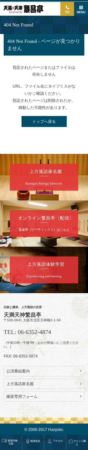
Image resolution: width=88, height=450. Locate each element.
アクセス (58, 440)
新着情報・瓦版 (14, 442)
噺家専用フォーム (22, 396)
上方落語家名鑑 (20, 384)
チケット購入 (80, 443)
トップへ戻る (44, 121)
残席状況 (35, 441)
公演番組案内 (18, 371)
